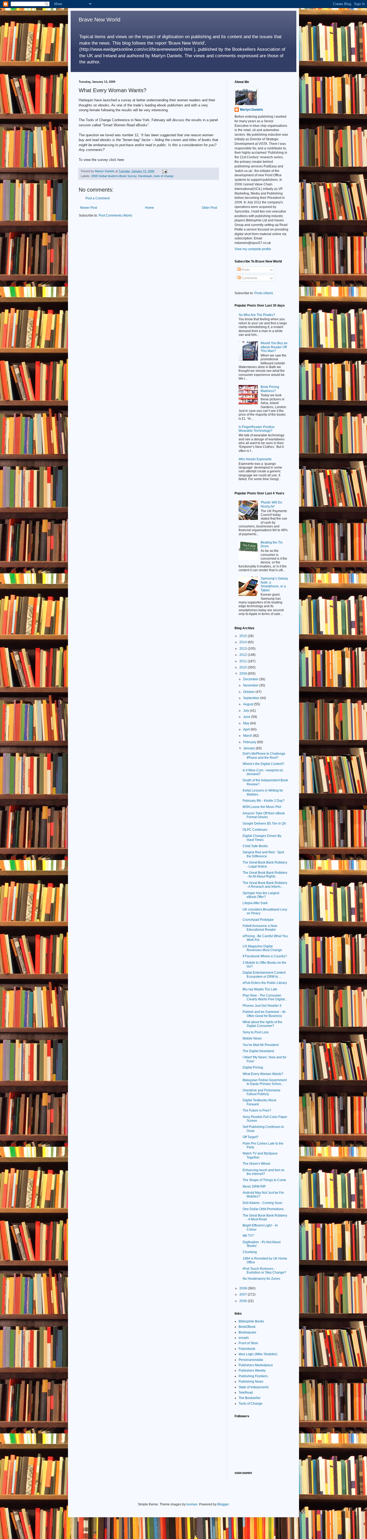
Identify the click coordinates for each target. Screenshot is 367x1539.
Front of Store (248, 1343)
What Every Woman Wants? (263, 1074)
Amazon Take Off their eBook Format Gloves (264, 815)
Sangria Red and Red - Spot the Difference (263, 854)
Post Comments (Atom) (115, 215)
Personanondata (251, 1360)
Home (149, 208)
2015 (243, 636)
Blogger (223, 1504)
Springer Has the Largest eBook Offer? (261, 895)
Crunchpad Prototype (258, 920)
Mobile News (252, 1038)
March (248, 736)
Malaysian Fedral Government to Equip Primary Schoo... (265, 1082)
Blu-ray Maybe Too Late (260, 989)
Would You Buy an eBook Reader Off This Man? (274, 347)
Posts (245, 270)
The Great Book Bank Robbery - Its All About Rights (265, 874)
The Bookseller (250, 1398)
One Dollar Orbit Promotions (263, 1209)
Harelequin (145, 176)
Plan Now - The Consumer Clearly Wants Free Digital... (265, 997)
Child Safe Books (255, 846)
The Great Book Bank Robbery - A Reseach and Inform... (265, 885)
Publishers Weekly (252, 1370)
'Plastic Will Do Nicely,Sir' (271, 504)
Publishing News (251, 1381)
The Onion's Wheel (256, 1164)
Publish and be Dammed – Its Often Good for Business (264, 1013)
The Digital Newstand (258, 1051)
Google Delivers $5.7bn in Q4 (264, 823)
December (251, 679)
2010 (243, 667)
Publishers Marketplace (256, 1365)
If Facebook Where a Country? (265, 956)
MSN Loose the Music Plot (262, 807)
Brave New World (99, 20)
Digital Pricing (253, 1067)
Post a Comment (97, 198)
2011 (243, 661)
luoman (191, 1504)
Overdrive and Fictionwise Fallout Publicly (261, 1092)
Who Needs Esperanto (255, 459)
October (249, 692)
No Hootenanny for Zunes (261, 1279)
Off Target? (250, 1137)
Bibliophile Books (251, 1321)
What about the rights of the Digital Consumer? (262, 1024)
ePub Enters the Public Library (265, 983)
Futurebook (247, 1349)
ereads (244, 1338)
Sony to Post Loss (256, 1032)
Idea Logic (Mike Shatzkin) (258, 1354)
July (246, 711)
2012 (243, 655)
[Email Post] (164, 171)
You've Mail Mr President (261, 1045)
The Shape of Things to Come (264, 1180)
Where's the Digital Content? (263, 764)
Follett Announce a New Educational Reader (260, 928)
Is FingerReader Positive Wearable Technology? (257, 429)
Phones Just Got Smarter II (262, 1006)
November (251, 685)
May (246, 723)
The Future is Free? (257, 1110)
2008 (243, 1288)
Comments (249, 278)
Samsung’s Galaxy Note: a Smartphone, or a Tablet (274, 584)
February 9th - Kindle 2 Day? (264, 801)
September (251, 698)
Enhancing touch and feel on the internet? (264, 1172)
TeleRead (246, 1392)
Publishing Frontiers (253, 1376)
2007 (243, 1294)
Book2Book (247, 1327)
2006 (243, 1301)
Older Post (209, 208)
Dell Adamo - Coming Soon (262, 1203)
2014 (243, 642)
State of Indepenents (254, 1387)
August (248, 704)
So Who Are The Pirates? (257, 315)
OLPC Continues (255, 830)
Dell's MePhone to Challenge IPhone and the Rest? (264, 755)
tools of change (164, 176)
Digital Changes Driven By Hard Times (262, 838)
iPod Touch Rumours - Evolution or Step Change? (264, 1270)
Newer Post (88, 208)
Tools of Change (250, 1403)
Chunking (250, 1252)
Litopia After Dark (255, 903)
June (247, 717)
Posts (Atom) (263, 293)
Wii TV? (248, 1236)
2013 (243, 648)
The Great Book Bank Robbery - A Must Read (265, 1217)
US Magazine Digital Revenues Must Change (262, 948)
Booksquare (247, 1332)
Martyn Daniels (251, 110)
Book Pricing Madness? (270, 389)
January (249, 748)
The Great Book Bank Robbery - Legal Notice (265, 864)
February (250, 742)
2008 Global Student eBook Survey (113, 176)
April (247, 729)
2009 (243, 673)
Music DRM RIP (254, 1186)
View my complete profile (253, 249)
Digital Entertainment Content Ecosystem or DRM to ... (264, 974)
